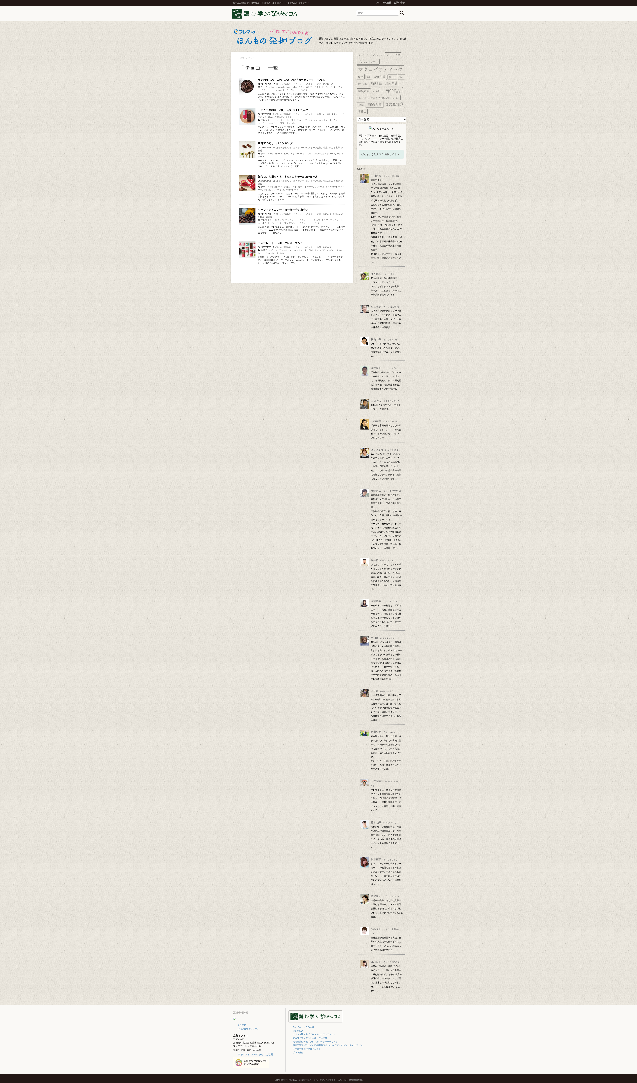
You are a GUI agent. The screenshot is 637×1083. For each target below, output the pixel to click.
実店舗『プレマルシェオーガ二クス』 (311, 1038)
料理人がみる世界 (331, 147)
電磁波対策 (374, 104)
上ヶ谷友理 (386, 449)
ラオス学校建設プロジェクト (307, 1049)
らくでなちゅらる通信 (303, 1027)
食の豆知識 (394, 104)
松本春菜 (385, 859)
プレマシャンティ (368, 61)
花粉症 (361, 105)
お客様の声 (298, 1030)
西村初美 (385, 601)
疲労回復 (362, 83)
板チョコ (279, 220)
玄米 (401, 77)
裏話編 (269, 217)
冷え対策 (379, 76)
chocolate (280, 90)
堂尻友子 (385, 896)
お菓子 (264, 250)
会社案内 (242, 1025)
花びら (309, 87)
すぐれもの (328, 84)
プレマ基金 (298, 1052)
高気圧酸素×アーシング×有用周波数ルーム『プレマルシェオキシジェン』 (328, 1045)
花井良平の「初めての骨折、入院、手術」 (378, 97)
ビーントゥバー (329, 87)
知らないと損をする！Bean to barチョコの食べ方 (288, 176)
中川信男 (385, 175)
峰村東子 (385, 961)
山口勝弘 (386, 400)
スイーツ (273, 250)
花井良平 (386, 368)
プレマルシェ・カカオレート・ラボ (278, 120)
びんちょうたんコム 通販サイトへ (380, 154)
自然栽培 (363, 91)
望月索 (383, 691)
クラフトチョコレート (288, 123)
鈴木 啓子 (385, 822)
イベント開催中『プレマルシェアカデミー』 (314, 1034)
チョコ (264, 87)
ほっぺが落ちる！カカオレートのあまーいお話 (298, 84)
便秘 (360, 76)
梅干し (392, 77)
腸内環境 (391, 83)
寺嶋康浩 (386, 490)
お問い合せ (399, 2)
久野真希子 (384, 274)
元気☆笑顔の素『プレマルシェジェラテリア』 (315, 1041)
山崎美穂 (384, 421)
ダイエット (378, 55)
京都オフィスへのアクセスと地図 (255, 1054)
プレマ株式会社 (383, 2)
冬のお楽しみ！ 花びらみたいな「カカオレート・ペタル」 (293, 79)
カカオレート (267, 90)
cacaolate (280, 87)
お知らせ (327, 214)
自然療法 (377, 91)
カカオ (301, 87)
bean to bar (291, 87)
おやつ (304, 90)
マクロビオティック (380, 69)
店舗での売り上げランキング (275, 143)
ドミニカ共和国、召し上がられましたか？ (283, 110)
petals (272, 87)
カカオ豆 (262, 223)
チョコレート (292, 90)
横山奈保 (384, 339)
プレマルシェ (311, 120)
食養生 (362, 111)
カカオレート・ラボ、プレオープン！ (280, 243)
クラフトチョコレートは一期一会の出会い (283, 209)
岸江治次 (385, 306)
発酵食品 (376, 83)
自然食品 (393, 90)
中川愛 (383, 638)
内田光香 (383, 732)
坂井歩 (383, 560)
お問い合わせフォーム (248, 1028)
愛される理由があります (280, 117)
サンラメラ (363, 55)
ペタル (317, 87)
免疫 (368, 77)
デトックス (393, 55)
